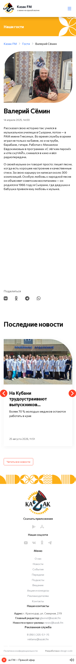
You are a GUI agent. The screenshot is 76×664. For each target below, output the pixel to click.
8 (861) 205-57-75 (38, 634)
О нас (38, 558)
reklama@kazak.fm (38, 639)
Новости (38, 563)
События (38, 569)
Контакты (38, 601)
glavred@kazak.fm (50, 618)
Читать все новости (18, 461)
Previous (3, 393)
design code (66, 650)
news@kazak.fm (54, 622)
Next (72, 393)
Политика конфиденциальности (21, 650)
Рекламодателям (38, 595)
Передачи (38, 574)
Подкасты (38, 580)
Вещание (38, 585)
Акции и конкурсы (38, 590)
